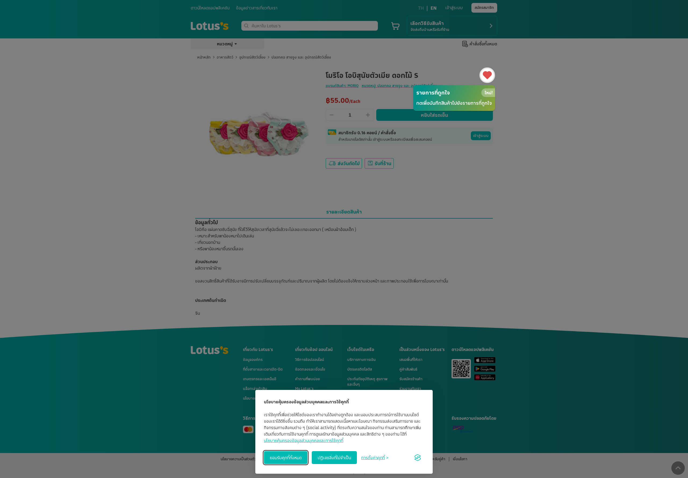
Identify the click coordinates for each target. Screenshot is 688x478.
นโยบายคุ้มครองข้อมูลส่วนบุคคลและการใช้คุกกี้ (303, 440)
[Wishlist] (487, 75)
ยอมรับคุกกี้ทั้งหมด (286, 457)
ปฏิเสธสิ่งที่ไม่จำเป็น (334, 457)
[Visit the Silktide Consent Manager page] (417, 457)
